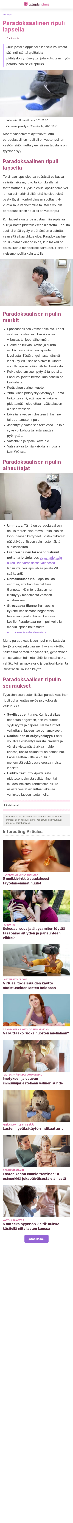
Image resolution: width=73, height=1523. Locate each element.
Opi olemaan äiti (13, 1170)
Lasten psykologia (15, 979)
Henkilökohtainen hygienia (20, 874)
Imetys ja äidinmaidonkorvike (22, 1074)
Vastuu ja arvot (13, 1220)
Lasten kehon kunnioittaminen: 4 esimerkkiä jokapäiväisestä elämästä (34, 1176)
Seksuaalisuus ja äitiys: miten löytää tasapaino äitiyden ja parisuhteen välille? (34, 933)
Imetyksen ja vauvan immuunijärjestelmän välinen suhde (33, 1080)
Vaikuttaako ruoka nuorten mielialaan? (36, 1033)
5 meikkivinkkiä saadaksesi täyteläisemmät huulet (26, 880)
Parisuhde (9, 924)
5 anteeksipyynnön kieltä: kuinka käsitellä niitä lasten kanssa (31, 1226)
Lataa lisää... (36, 1239)
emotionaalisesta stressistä (26, 632)
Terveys (7, 14)
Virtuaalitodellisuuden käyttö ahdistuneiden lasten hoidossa (29, 985)
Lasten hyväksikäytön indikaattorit (33, 1128)
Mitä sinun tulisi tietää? (18, 1124)
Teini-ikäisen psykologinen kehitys (26, 1029)
